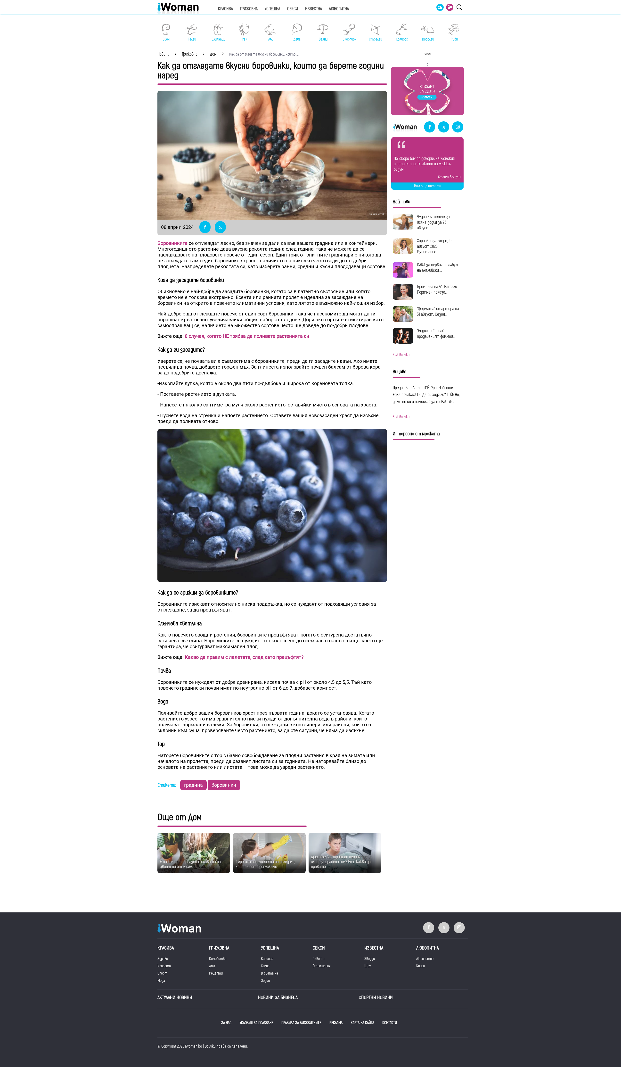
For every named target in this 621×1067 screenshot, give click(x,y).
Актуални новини (174, 997)
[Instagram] (458, 127)
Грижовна (249, 9)
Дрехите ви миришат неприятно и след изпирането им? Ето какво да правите (341, 861)
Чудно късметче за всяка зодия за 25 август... (433, 222)
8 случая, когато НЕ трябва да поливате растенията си (247, 336)
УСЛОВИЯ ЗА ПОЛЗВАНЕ (256, 1022)
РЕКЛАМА (336, 1022)
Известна (313, 9)
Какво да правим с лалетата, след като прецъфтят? (244, 657)
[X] (444, 127)
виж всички (401, 354)
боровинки (224, 785)
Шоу (367, 966)
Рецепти (216, 973)
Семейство (217, 958)
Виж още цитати (427, 186)
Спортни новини (376, 997)
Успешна (272, 9)
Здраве (162, 958)
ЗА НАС (226, 1022)
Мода (161, 980)
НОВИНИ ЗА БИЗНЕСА (278, 997)
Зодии (265, 980)
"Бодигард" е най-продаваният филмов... (436, 333)
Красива (225, 9)
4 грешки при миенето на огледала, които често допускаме (265, 864)
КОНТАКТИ (389, 1022)
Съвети (318, 958)
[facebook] (430, 127)
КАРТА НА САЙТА (362, 1022)
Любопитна (339, 9)
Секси (292, 9)
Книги (420, 966)
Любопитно (424, 958)
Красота (164, 966)
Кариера (267, 958)
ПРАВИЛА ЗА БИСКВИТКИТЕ (301, 1022)
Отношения (321, 966)
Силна (265, 966)
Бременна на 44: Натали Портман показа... (437, 289)
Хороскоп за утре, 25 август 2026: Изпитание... (434, 246)
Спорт (162, 973)
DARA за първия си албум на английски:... (437, 267)
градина (193, 785)
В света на (269, 973)
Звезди (369, 958)
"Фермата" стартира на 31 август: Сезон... (438, 311)
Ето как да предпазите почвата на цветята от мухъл (190, 864)
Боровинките (172, 243)
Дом (212, 966)
